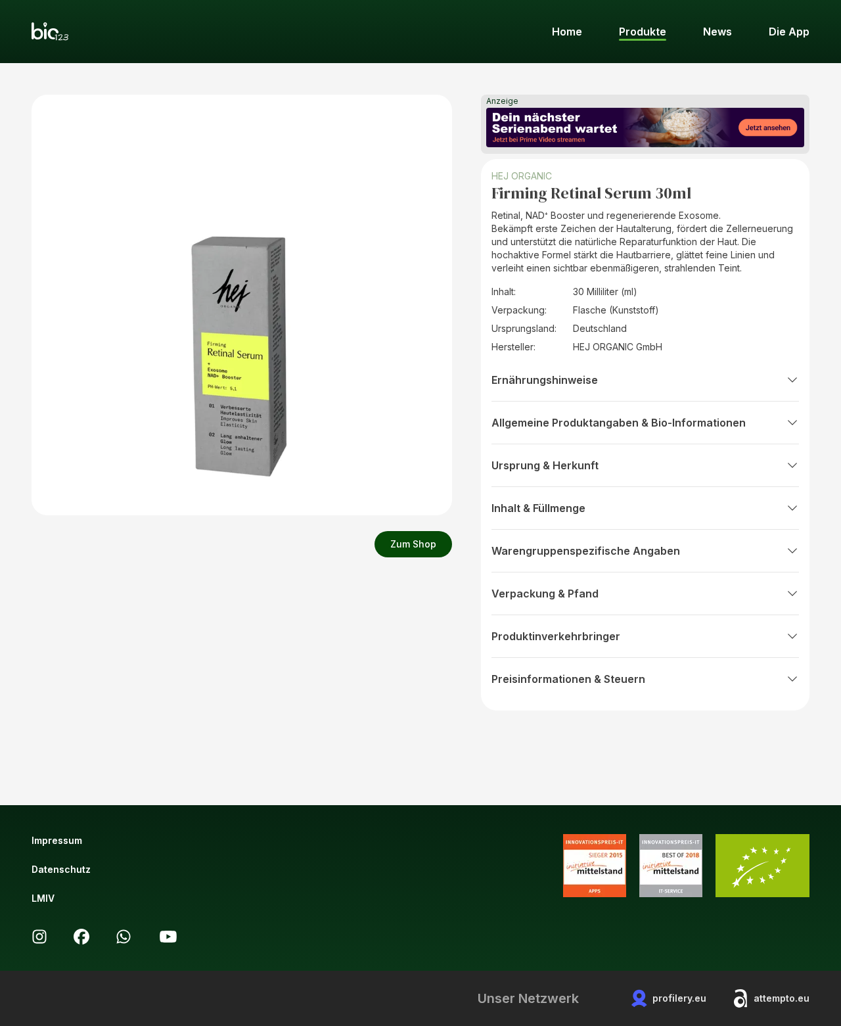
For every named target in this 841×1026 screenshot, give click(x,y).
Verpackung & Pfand (545, 593)
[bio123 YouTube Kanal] (168, 936)
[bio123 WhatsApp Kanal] (123, 936)
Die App (789, 31)
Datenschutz (61, 869)
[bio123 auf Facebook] (81, 936)
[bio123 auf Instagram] (39, 936)
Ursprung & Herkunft (545, 465)
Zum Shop (413, 543)
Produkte (642, 31)
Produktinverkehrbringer (555, 636)
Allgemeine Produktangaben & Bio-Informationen (618, 422)
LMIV (43, 898)
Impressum (57, 840)
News (717, 31)
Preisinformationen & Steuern (568, 679)
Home (567, 31)
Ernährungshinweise (544, 379)
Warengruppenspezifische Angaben (585, 550)
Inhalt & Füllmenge (538, 508)
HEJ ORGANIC (521, 175)
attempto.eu (781, 998)
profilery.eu (679, 998)
